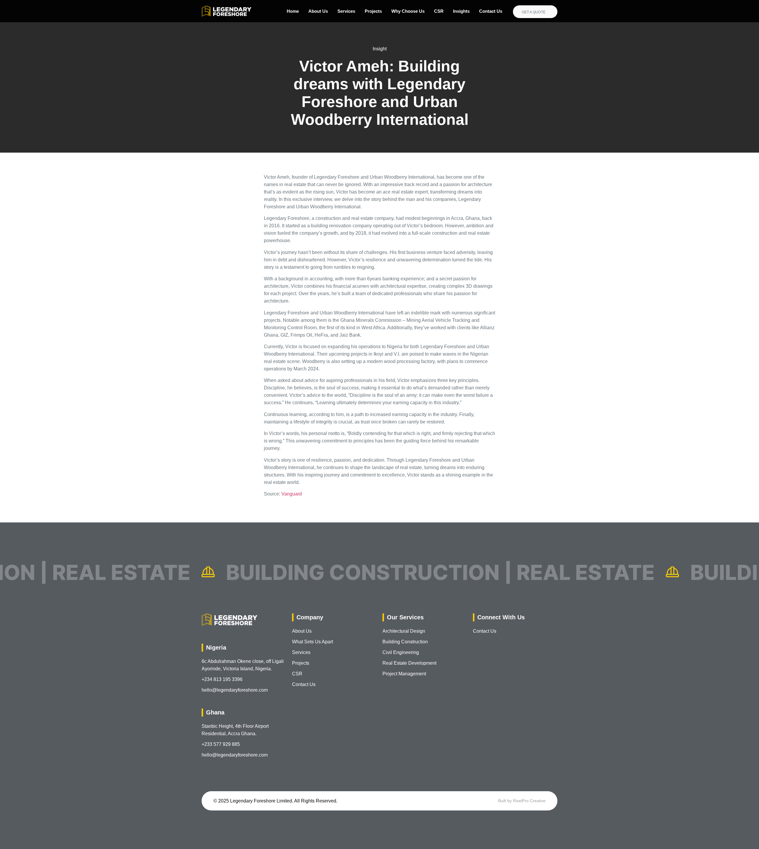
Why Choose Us (408, 11)
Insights (461, 11)
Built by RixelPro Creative (522, 800)
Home (293, 11)
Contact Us (490, 11)
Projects (373, 11)
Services (346, 11)
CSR (439, 11)
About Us (318, 11)
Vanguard (291, 493)
